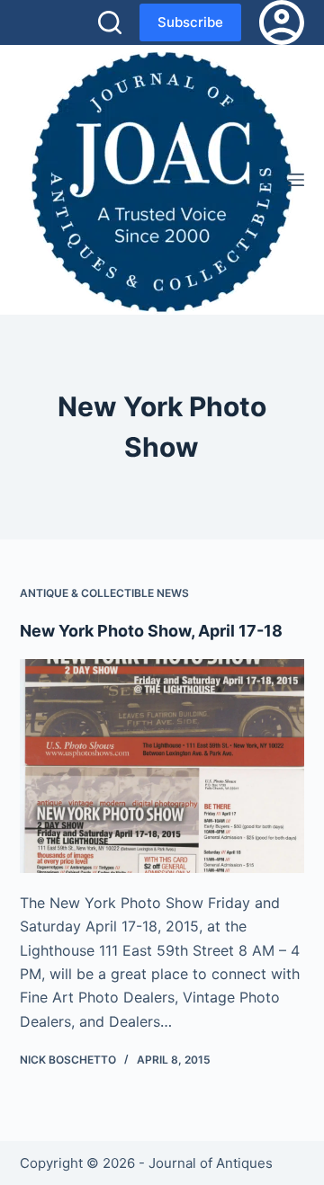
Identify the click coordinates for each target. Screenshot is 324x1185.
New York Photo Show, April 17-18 (151, 630)
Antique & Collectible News (104, 593)
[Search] (110, 22)
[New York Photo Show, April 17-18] (162, 766)
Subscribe (190, 22)
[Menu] (296, 180)
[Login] (281, 22)
